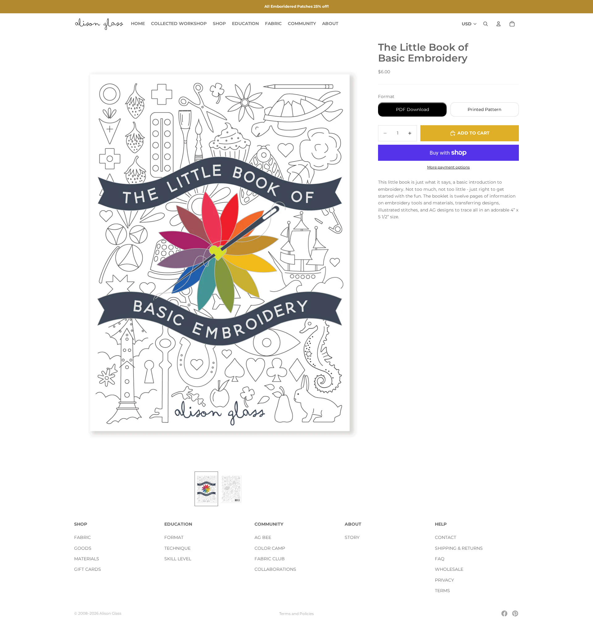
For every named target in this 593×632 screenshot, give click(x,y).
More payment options (448, 167)
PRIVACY (444, 580)
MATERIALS (86, 559)
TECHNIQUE (177, 548)
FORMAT (173, 537)
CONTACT (445, 537)
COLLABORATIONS (275, 569)
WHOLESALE (449, 569)
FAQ (439, 559)
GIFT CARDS (87, 569)
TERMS (442, 591)
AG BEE (262, 537)
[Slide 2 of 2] (231, 489)
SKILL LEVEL (177, 559)
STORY (352, 537)
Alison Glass (110, 613)
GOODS (82, 548)
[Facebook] (504, 613)
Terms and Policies (296, 613)
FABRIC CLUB (269, 559)
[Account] (498, 24)
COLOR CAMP (269, 548)
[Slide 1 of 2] (206, 489)
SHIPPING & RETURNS (459, 548)
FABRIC (82, 537)
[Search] (485, 24)
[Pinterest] (515, 613)
